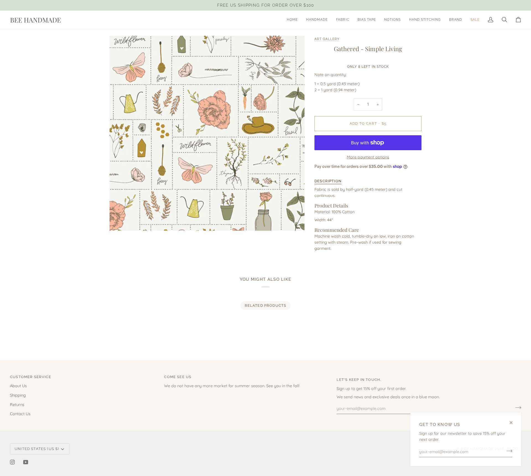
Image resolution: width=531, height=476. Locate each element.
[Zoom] (120, 220)
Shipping (18, 395)
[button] (317, 20)
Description (328, 181)
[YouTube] (25, 462)
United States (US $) (37, 449)
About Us (18, 385)
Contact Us (20, 413)
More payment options (368, 157)
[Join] (507, 450)
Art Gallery (327, 39)
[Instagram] (12, 462)
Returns (17, 404)
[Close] (513, 423)
